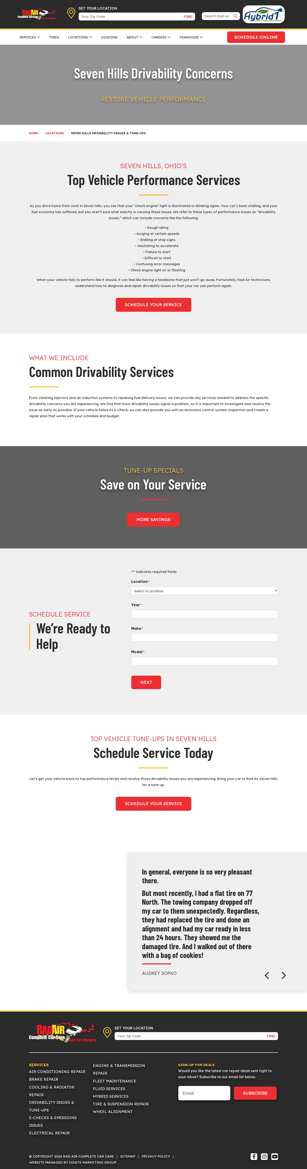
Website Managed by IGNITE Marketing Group (72, 1162)
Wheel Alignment (113, 1111)
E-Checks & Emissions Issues (53, 1121)
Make (137, 628)
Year (136, 605)
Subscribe (255, 1093)
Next (146, 682)
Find (188, 16)
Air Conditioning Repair (57, 1071)
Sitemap (127, 1156)
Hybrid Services (111, 1096)
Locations (54, 133)
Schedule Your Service (153, 304)
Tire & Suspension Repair (121, 1104)
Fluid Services (109, 1088)
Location (140, 581)
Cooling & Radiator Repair (51, 1091)
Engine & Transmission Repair (119, 1069)
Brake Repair (43, 1079)
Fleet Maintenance (114, 1081)
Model (138, 652)
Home (33, 133)
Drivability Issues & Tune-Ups (51, 1106)
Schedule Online (256, 37)
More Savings (153, 519)
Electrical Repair (49, 1133)
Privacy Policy (156, 1156)
